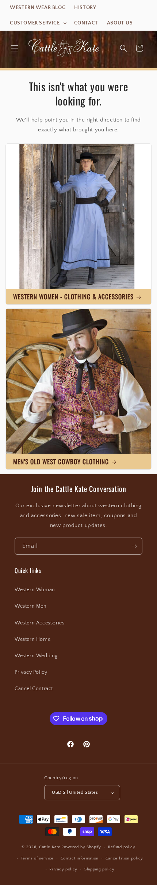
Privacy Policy (31, 672)
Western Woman (35, 590)
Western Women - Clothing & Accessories (73, 296)
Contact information (80, 858)
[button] (37, 23)
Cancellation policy (124, 858)
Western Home (32, 639)
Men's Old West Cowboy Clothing (61, 461)
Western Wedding (36, 656)
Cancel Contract (34, 689)
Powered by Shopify (81, 847)
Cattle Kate (50, 847)
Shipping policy (99, 869)
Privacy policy (63, 869)
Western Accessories (39, 623)
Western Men (31, 606)
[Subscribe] (134, 546)
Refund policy (121, 847)
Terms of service (37, 858)
